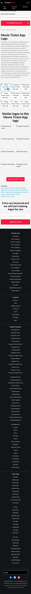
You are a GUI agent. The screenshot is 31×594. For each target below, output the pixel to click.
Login (15, 320)
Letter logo (15, 533)
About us (15, 300)
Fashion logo (15, 518)
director (3, 194)
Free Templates (15, 267)
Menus (15, 430)
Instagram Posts (15, 347)
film (22, 58)
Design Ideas (15, 256)
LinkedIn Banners (15, 358)
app (13, 188)
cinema (17, 190)
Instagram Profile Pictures (15, 355)
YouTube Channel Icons (15, 417)
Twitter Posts (15, 403)
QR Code (15, 464)
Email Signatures (15, 424)
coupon (7, 192)
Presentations (15, 467)
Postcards (15, 436)
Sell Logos (15, 317)
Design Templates (15, 242)
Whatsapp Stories (15, 405)
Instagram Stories (15, 352)
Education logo (16, 515)
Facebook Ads (15, 341)
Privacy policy (15, 314)
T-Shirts (15, 450)
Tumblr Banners (15, 391)
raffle (12, 196)
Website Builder (15, 282)
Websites (25, 7)
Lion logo (15, 537)
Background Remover (15, 279)
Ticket (10, 42)
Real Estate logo (15, 551)
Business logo (15, 488)
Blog (15, 303)
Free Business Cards (15, 265)
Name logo (15, 545)
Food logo (15, 524)
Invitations (15, 444)
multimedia (22, 188)
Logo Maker (4, 7)
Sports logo (15, 563)
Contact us (15, 308)
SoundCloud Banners (15, 380)
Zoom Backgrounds (15, 420)
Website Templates (15, 250)
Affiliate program (15, 306)
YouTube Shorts (15, 411)
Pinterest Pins (15, 367)
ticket (7, 188)
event (27, 58)
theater (18, 192)
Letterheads (15, 458)
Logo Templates (15, 239)
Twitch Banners (15, 394)
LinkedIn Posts (15, 361)
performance (25, 192)
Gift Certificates (15, 441)
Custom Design (15, 270)
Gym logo (15, 530)
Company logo (15, 497)
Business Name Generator (15, 273)
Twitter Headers (15, 400)
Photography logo (15, 548)
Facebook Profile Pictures (15, 344)
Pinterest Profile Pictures (15, 373)
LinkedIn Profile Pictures (15, 364)
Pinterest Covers (15, 370)
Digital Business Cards (15, 287)
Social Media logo (15, 560)
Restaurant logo (15, 554)
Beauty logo (15, 482)
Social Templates (15, 244)
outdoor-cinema (6, 196)
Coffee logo (15, 494)
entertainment (24, 190)
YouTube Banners (15, 408)
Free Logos (16, 262)
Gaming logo (15, 527)
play (9, 190)
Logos (2, 29)
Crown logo (15, 502)
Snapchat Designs (15, 377)
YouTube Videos (15, 414)
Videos (15, 453)
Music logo (15, 543)
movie (17, 188)
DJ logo (15, 507)
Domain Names (16, 290)
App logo (15, 477)
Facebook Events (15, 338)
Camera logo (15, 491)
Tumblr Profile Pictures (15, 388)
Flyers (15, 433)
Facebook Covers (15, 335)
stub (7, 194)
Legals (15, 311)
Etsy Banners (15, 461)
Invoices (15, 427)
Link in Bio (15, 285)
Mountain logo (15, 540)
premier (11, 194)
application (4, 190)
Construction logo (15, 500)
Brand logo (15, 485)
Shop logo (15, 557)
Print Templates (15, 247)
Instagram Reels (15, 350)
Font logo (15, 521)
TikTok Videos (15, 385)
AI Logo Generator (15, 276)
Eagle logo (15, 512)
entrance (13, 192)
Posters (15, 438)
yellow (3, 192)
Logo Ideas (16, 253)
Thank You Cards (15, 447)
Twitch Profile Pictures (15, 397)
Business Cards (14, 7)
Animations (15, 456)
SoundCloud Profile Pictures (15, 383)
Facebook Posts (15, 329)
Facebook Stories (15, 332)
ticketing (17, 194)
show (12, 190)
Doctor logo (15, 510)
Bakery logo (15, 480)
